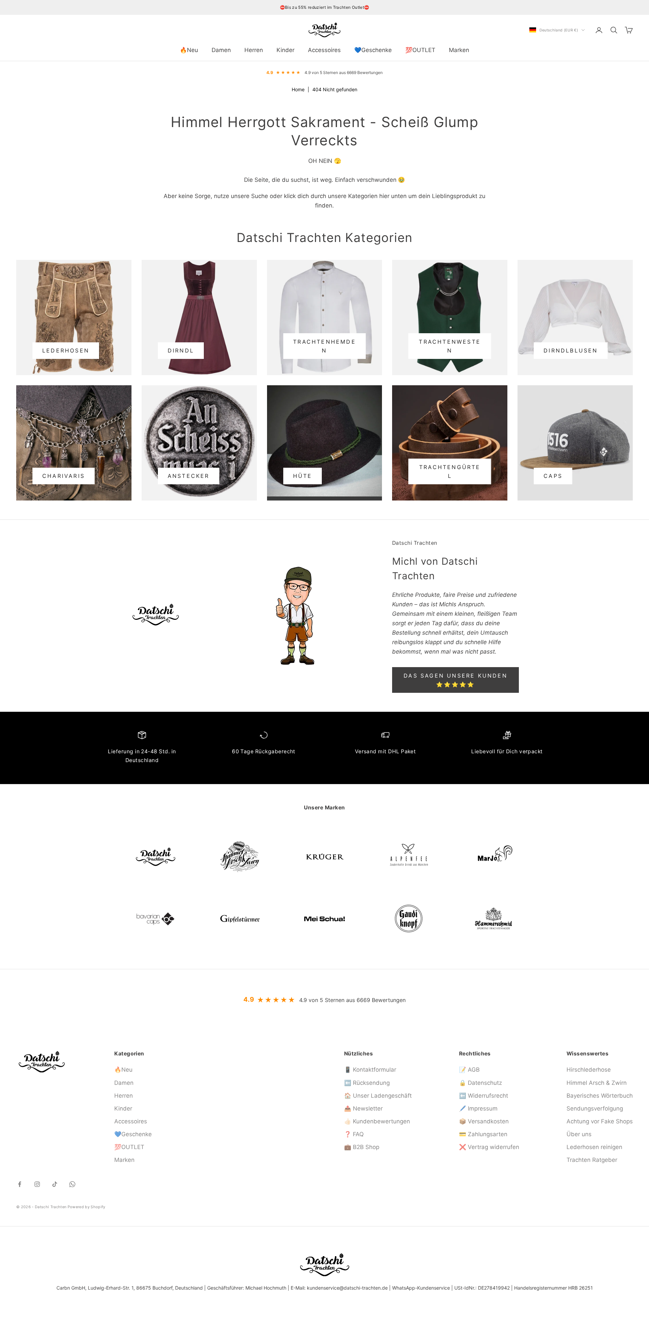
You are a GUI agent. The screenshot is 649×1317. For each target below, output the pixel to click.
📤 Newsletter (363, 1108)
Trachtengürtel (450, 471)
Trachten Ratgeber (592, 1159)
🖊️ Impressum (478, 1108)
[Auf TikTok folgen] (54, 1184)
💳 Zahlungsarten (483, 1134)
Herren (253, 50)
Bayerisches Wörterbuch (600, 1095)
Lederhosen (65, 350)
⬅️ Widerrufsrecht (483, 1095)
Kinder (285, 50)
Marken (459, 50)
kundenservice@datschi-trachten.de (347, 1288)
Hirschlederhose (589, 1069)
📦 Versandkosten (484, 1121)
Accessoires (324, 50)
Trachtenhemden (324, 346)
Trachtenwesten (450, 346)
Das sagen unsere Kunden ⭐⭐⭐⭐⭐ (455, 680)
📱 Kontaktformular (370, 1069)
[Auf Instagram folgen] (37, 1184)
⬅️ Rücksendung (367, 1082)
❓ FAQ (354, 1134)
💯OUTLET (420, 50)
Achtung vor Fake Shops (600, 1121)
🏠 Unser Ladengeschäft (378, 1095)
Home (298, 89)
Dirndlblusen (571, 350)
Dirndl (181, 350)
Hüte (302, 475)
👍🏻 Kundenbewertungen (377, 1121)
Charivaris (63, 475)
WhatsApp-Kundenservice (421, 1288)
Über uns (579, 1134)
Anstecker (189, 475)
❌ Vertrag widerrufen (489, 1147)
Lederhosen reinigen (594, 1147)
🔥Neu (189, 50)
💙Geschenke (373, 50)
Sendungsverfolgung (595, 1108)
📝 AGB (469, 1069)
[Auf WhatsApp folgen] (72, 1184)
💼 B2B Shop (361, 1147)
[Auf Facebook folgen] (19, 1184)
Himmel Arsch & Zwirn (597, 1082)
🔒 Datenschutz (480, 1082)
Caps (553, 475)
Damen (221, 50)
